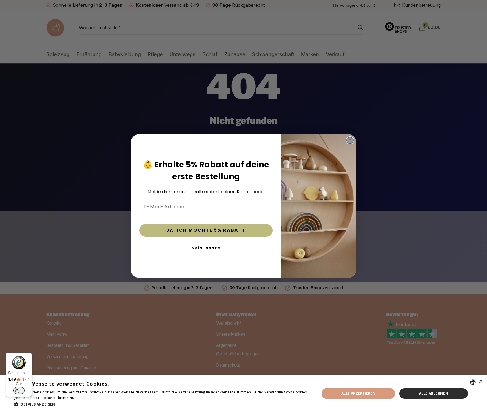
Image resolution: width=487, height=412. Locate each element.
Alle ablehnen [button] (433, 393)
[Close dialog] (350, 140)
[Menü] (28, 356)
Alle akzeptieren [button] (358, 393)
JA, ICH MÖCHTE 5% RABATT (206, 230)
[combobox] (473, 382)
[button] (162, 404)
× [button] (481, 382)
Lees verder (85, 397)
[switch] (19, 390)
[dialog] (243, 393)
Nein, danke (206, 247)
